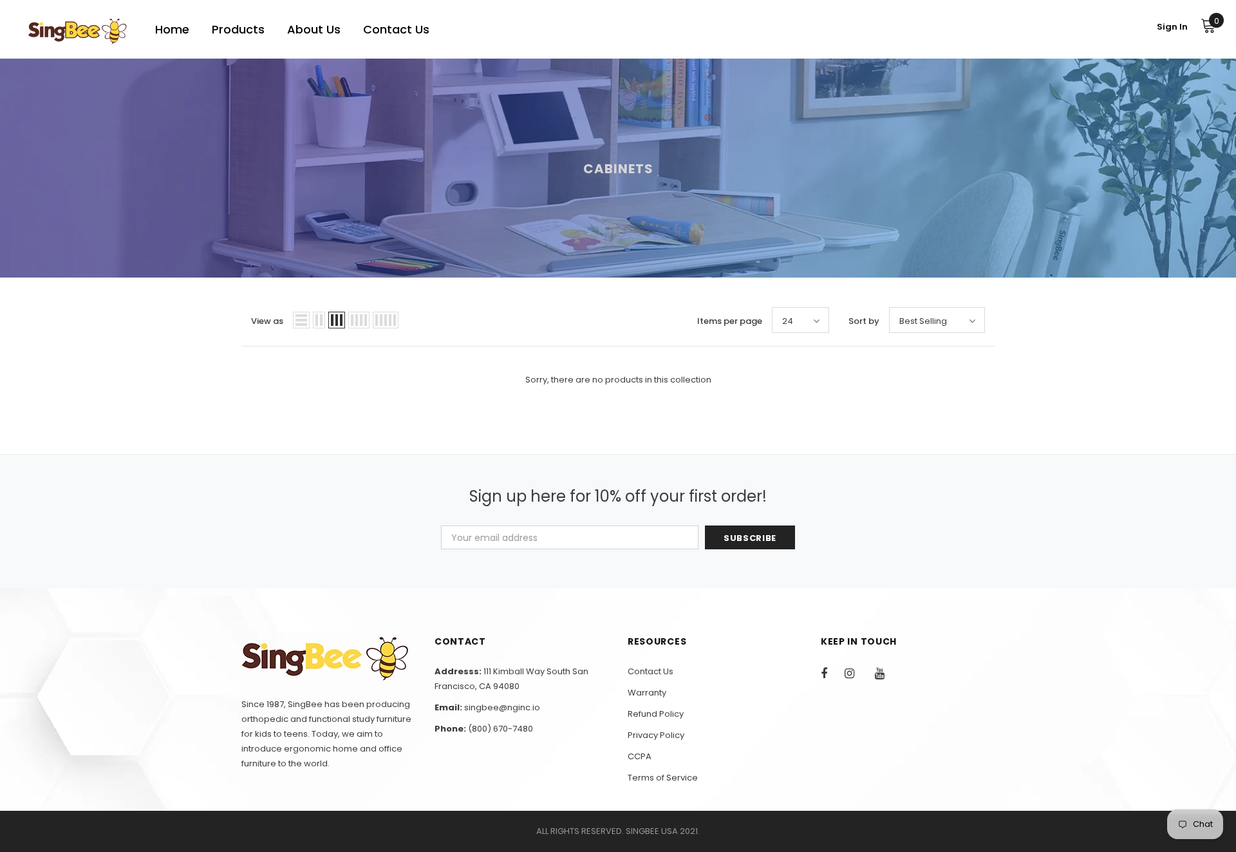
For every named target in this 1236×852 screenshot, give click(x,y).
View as (267, 321)
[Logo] (77, 31)
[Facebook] (832, 673)
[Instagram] (856, 673)
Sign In (1172, 27)
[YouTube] (886, 673)
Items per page (729, 321)
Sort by (863, 321)
